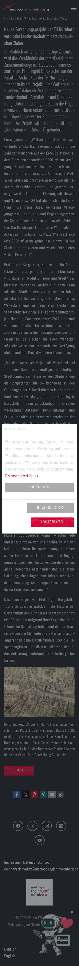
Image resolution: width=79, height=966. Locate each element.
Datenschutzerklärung (21, 475)
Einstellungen (39, 487)
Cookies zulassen (52, 522)
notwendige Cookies (50, 508)
